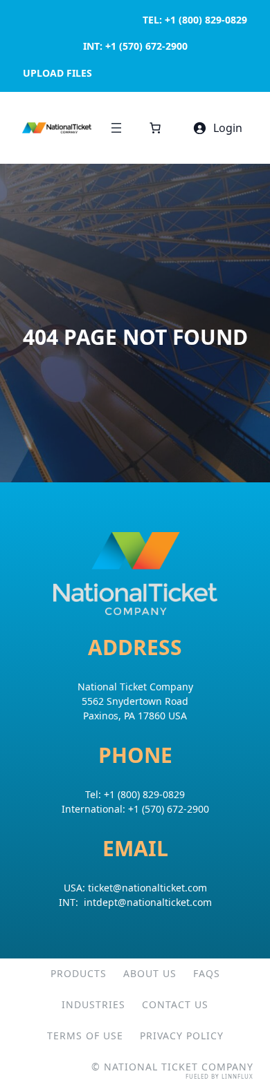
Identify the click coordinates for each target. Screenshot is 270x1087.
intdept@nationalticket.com (148, 902)
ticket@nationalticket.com (147, 887)
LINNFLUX (237, 1076)
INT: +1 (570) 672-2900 (135, 46)
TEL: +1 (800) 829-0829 (195, 19)
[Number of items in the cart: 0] (155, 128)
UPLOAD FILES (57, 72)
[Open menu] (116, 128)
